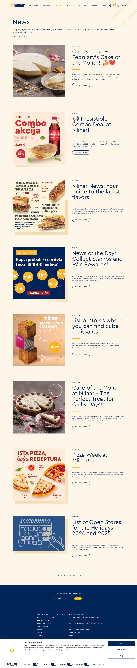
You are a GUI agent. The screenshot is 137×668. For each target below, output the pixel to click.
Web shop (47, 5)
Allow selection (121, 649)
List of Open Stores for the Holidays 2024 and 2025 (96, 527)
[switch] (53, 664)
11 (70, 575)
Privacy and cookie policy (80, 629)
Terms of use (74, 632)
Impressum (41, 632)
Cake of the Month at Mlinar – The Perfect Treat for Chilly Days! (96, 396)
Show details (97, 664)
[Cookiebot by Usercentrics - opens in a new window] (12, 664)
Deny (121, 656)
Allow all (121, 643)
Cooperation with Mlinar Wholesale (84, 617)
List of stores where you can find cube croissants (97, 326)
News (58, 5)
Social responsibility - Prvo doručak (86, 623)
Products (33, 5)
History (82, 5)
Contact (40, 635)
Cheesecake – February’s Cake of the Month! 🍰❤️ (96, 57)
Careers (94, 5)
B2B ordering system (78, 614)
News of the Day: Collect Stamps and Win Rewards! (97, 259)
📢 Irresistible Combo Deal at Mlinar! (91, 124)
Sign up (78, 598)
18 (80, 575)
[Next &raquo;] (83, 575)
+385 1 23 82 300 (44, 623)
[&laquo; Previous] (54, 575)
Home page (16, 36)
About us (70, 5)
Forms (71, 635)
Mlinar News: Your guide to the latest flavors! (96, 191)
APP (104, 5)
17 (77, 575)
